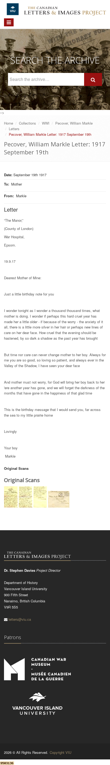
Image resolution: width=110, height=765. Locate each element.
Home (8, 123)
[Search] (93, 79)
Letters (14, 128)
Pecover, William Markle (74, 123)
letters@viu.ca (20, 619)
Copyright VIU (60, 752)
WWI (45, 123)
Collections (27, 123)
